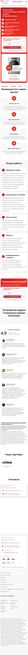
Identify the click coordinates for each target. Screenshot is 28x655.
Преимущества (5, 86)
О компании (4, 582)
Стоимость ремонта (5, 572)
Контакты (3, 577)
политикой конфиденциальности (14, 50)
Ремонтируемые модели (7, 584)
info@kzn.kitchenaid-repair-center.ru (13, 490)
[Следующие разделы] (27, 86)
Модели (20, 86)
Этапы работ (13, 86)
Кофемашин (4, 600)
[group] (7, 463)
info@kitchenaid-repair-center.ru (12, 542)
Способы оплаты (5, 591)
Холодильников (14, 600)
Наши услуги (4, 586)
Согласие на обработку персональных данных (12, 589)
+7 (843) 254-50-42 (17, 1)
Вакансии (3, 579)
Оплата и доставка (5, 575)
